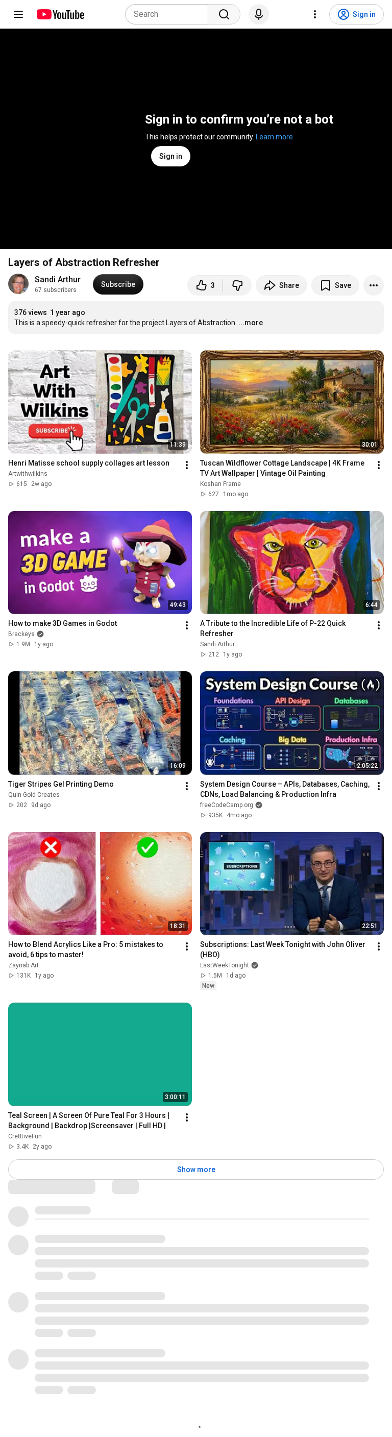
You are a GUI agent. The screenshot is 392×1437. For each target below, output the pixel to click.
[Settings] (315, 14)
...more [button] (250, 323)
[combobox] (170, 14)
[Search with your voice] (259, 14)
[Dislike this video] (237, 285)
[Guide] (18, 14)
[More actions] (373, 285)
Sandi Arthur (58, 279)
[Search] (224, 14)
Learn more (274, 137)
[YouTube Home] (60, 14)
